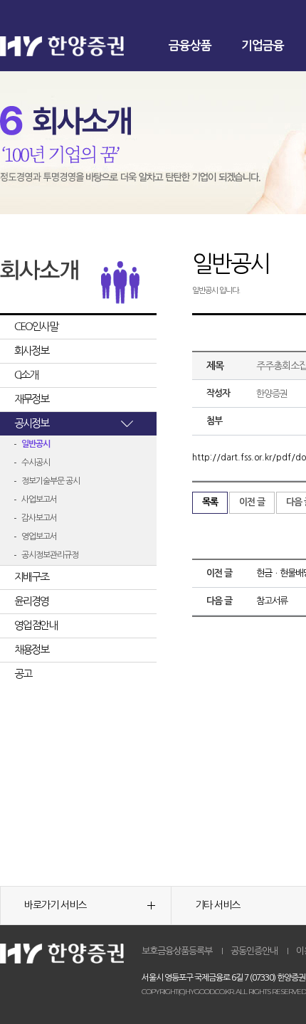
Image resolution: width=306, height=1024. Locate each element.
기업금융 (262, 46)
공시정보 (31, 423)
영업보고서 (39, 536)
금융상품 (190, 46)
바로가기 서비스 (55, 905)
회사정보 (31, 350)
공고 (22, 673)
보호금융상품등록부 (177, 951)
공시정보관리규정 (49, 555)
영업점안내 (35, 625)
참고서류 (271, 601)
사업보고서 (39, 499)
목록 (210, 502)
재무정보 (31, 399)
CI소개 (26, 374)
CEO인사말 (36, 326)
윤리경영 (31, 601)
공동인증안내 (254, 951)
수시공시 (35, 462)
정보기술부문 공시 (50, 481)
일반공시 (35, 444)
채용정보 (31, 649)
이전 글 (252, 502)
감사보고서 (39, 518)
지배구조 (31, 576)
